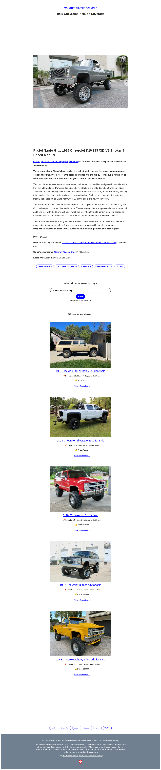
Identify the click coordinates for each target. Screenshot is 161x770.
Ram (97, 728)
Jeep (76, 728)
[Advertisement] (80, 35)
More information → (82, 386)
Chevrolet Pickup (102, 266)
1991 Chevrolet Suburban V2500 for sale (80, 371)
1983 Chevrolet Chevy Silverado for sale (80, 659)
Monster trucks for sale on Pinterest (91, 756)
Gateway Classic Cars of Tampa (48, 161)
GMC (106, 728)
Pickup (119, 266)
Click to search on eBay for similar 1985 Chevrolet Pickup (89, 242)
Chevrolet (85, 266)
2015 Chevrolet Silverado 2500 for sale (80, 440)
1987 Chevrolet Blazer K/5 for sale (80, 584)
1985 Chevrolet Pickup (66, 266)
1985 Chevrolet (44, 266)
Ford (53, 728)
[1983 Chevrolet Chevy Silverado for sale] (80, 656)
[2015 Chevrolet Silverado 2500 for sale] (80, 437)
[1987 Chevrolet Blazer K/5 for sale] (80, 581)
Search (80, 296)
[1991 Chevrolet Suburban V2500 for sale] (80, 367)
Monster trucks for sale (80, 8)
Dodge (86, 728)
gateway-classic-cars (65, 252)
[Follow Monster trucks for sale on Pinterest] (80, 763)
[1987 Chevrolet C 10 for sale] (80, 511)
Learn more (94, 752)
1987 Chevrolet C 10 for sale (80, 515)
